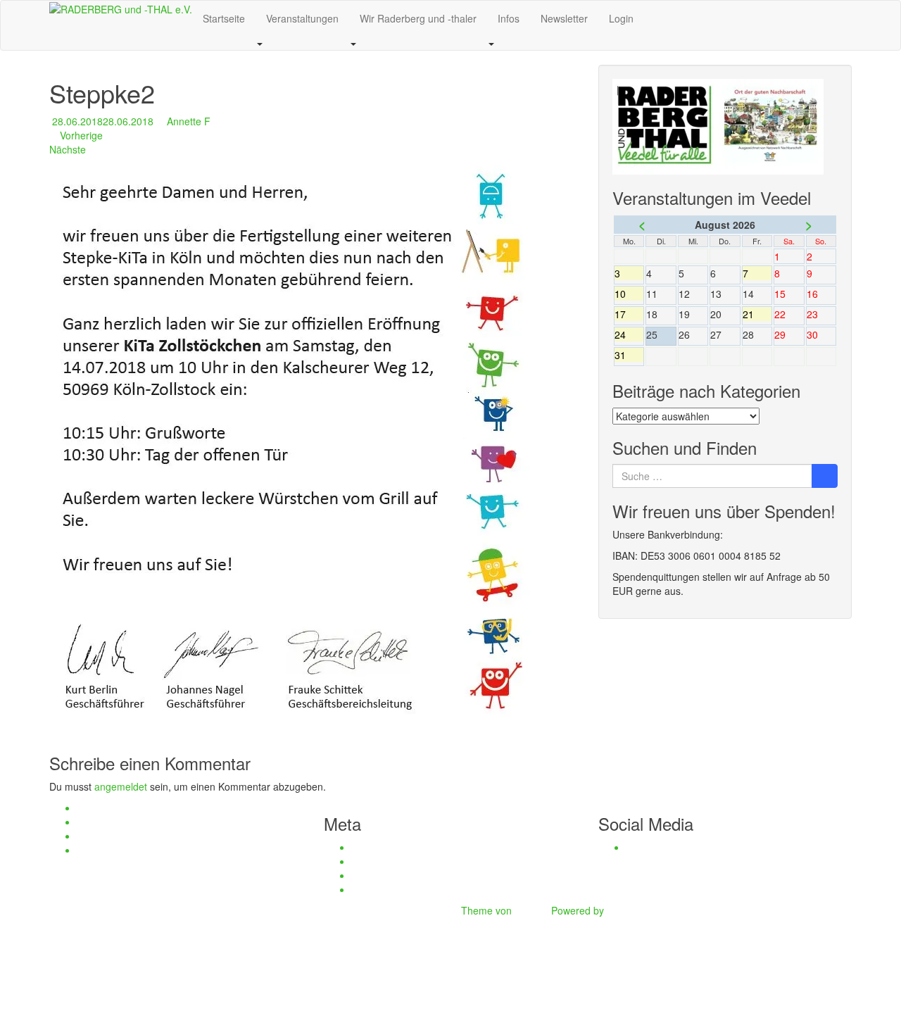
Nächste (69, 149)
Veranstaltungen (302, 18)
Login (621, 18)
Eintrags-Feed (383, 861)
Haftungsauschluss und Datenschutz (158, 807)
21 (757, 314)
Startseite (224, 18)
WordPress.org (385, 889)
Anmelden (374, 847)
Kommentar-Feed (391, 875)
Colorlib (531, 910)
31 (629, 355)
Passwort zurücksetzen (128, 850)
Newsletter (564, 18)
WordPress (631, 910)
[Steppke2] (299, 446)
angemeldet (120, 786)
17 (629, 314)
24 (629, 334)
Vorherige (80, 135)
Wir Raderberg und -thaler (418, 18)
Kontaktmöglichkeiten (124, 836)
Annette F (188, 121)
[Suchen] (825, 476)
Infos (508, 18)
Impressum (102, 822)
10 (629, 294)
